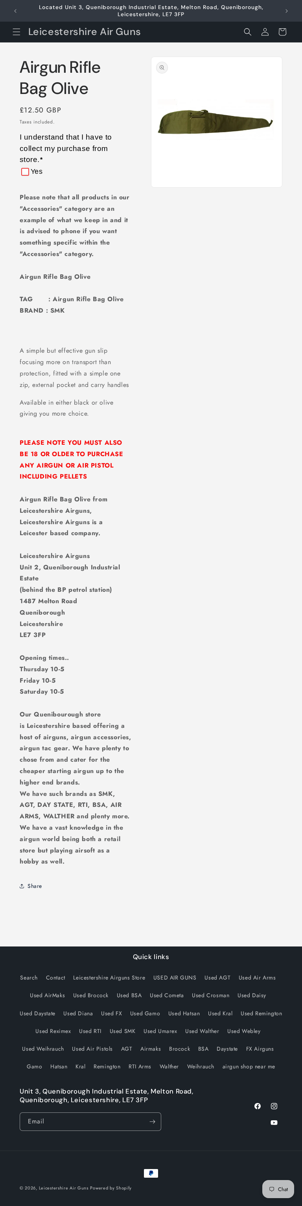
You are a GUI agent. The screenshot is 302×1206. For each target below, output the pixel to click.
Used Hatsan (184, 1013)
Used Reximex (53, 1031)
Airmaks (150, 1049)
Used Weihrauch (43, 1049)
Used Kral (220, 1013)
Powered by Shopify (111, 1188)
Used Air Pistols (92, 1049)
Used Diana (78, 1013)
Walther (169, 1066)
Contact (55, 977)
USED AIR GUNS (175, 977)
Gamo (34, 1066)
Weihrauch (200, 1066)
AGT (127, 1049)
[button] (16, 32)
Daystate (227, 1049)
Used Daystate (37, 1013)
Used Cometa (167, 995)
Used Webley (244, 1031)
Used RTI (90, 1031)
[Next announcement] (286, 11)
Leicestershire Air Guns (63, 1188)
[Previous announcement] (15, 11)
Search (29, 977)
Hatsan (59, 1066)
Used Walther (202, 1031)
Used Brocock (91, 995)
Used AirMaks (47, 995)
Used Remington (261, 1013)
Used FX (111, 1013)
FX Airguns (260, 1049)
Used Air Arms (257, 977)
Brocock (179, 1049)
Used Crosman (210, 995)
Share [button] (35, 886)
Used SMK (123, 1031)
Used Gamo (145, 1013)
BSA (203, 1049)
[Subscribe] (152, 1121)
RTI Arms (140, 1066)
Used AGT (217, 977)
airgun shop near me (249, 1066)
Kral (80, 1066)
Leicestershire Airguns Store (109, 977)
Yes (36, 171)
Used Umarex (160, 1031)
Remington (107, 1066)
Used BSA (129, 995)
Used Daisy (252, 995)
